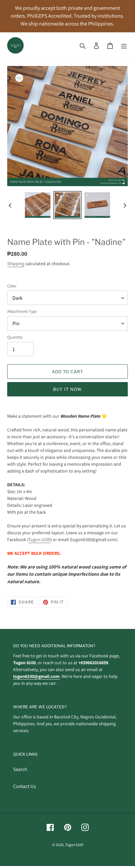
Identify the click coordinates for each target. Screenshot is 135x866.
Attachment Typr (22, 311)
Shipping (15, 263)
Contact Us (24, 786)
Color (11, 286)
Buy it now (67, 389)
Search (20, 769)
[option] (38, 205)
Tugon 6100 (39, 539)
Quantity (15, 337)
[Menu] (124, 46)
